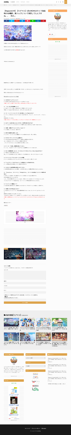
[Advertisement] (14, 236)
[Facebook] (6, 21)
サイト (5, 290)
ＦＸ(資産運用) (12, 1)
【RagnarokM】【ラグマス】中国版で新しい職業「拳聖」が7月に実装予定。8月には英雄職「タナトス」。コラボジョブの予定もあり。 (59, 344)
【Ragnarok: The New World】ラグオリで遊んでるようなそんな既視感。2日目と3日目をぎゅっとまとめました (57, 359)
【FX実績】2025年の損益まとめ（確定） (55, 383)
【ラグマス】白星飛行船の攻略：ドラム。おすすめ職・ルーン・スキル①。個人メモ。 (59, 329)
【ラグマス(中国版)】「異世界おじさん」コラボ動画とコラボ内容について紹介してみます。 (43, 343)
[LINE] (32, 21)
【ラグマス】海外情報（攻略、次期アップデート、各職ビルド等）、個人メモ (11, 328)
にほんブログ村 (35, 377)
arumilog (6, 2)
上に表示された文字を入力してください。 (11, 297)
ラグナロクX (23, 1)
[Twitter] (11, 21)
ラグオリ (27, 1)
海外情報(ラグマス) (20, 18)
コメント (6, 269)
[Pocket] (27, 21)
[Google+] (17, 21)
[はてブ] (22, 21)
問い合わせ (44, 428)
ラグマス (17, 1)
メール (5, 285)
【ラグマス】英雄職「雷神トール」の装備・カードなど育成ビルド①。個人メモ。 (27, 343)
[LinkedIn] (38, 21)
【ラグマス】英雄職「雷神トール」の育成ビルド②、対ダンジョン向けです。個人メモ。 (11, 343)
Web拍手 (5, 205)
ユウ (49, 368)
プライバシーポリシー (36, 428)
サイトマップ (27, 428)
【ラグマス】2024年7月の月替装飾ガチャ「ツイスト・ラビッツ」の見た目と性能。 (27, 329)
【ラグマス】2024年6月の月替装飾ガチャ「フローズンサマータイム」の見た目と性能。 (43, 329)
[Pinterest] (43, 21)
